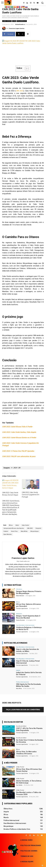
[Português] (6, 7)
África (11, 525)
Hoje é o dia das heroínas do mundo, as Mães (27, 650)
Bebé (17, 525)
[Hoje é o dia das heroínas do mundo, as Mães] (8, 651)
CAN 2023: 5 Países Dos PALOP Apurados (18, 451)
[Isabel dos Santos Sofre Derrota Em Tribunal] (8, 674)
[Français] (20, 7)
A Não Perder (20, 766)
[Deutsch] (23, 7)
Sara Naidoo (19, 785)
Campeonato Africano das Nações (14, 528)
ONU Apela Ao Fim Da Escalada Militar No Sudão (28, 685)
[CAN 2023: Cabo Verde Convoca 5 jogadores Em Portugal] (30, 484)
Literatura (19, 589)
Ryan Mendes (8, 534)
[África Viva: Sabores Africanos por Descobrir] (8, 606)
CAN (14, 21)
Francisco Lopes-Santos (16, 28)
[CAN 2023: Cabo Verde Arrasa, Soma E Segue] (11, 484)
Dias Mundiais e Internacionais (25, 625)
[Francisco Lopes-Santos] (4, 28)
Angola (18, 670)
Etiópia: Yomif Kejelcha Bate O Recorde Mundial (28, 617)
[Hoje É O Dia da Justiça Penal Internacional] (8, 662)
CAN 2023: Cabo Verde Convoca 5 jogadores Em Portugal (30, 494)
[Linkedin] (34, 835)
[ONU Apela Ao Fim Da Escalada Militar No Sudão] (8, 686)
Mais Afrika (24, 531)
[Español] (14, 7)
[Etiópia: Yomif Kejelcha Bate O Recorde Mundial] (8, 617)
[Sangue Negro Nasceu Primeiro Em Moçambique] (8, 593)
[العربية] (11, 7)
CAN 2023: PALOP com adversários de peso (18, 456)
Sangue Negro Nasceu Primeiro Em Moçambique (28, 592)
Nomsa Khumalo (20, 620)
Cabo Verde (7, 21)
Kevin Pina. (14, 531)
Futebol (6, 531)
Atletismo (19, 613)
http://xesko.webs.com (23, 561)
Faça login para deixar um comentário (23, 709)
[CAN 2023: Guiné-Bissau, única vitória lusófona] (12, 507)
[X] (38, 835)
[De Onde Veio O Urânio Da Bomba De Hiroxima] (8, 742)
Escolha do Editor (21, 726)
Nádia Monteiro (20, 595)
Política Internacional (22, 681)
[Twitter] (34, 3)
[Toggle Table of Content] (25, 68)
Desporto (38, 528)
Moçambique (21, 21)
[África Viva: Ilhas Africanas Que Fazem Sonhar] (8, 771)
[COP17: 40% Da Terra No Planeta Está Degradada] (8, 730)
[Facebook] (24, 3)
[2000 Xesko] (42, 865)
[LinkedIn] (27, 3)
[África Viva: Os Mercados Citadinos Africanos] (8, 753)
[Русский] (26, 7)
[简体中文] (17, 7)
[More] (27, 34)
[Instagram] (30, 3)
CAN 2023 (19, 91)
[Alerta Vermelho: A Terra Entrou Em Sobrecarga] (8, 782)
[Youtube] (37, 3)
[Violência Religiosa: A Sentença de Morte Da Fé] (8, 629)
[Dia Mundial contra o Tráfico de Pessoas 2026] (8, 794)
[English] (9, 7)
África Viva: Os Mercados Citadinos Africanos (26, 753)
